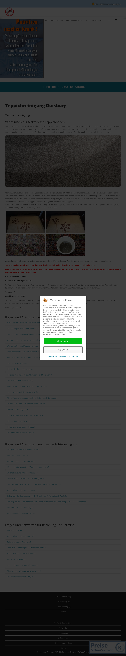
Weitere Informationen (57, 356)
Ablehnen (63, 349)
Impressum (73, 356)
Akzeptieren (63, 341)
